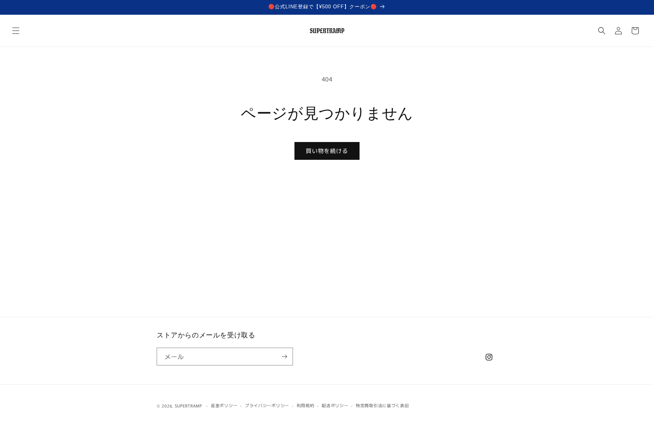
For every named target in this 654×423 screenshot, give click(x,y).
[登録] (284, 356)
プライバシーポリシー (267, 405)
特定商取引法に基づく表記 (382, 405)
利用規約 (306, 405)
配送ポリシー (335, 405)
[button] (16, 30)
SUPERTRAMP (188, 406)
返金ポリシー (224, 405)
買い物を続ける (327, 151)
